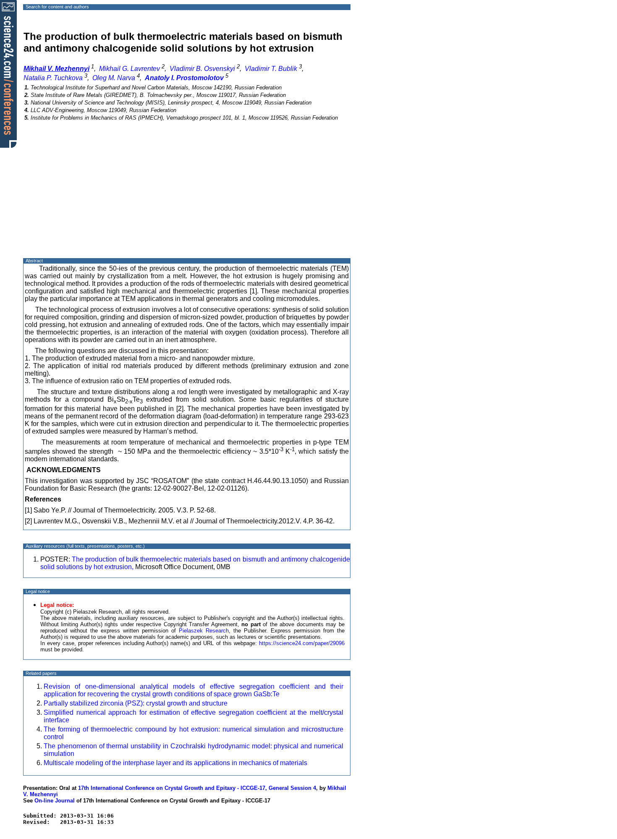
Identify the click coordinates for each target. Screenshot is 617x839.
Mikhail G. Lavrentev (129, 68)
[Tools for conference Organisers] (8, 73)
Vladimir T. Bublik (271, 68)
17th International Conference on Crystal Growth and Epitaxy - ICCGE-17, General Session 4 (197, 788)
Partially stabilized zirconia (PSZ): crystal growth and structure (135, 703)
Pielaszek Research (204, 630)
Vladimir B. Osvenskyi (202, 68)
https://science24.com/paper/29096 (302, 643)
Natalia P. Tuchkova (53, 77)
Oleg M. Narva (113, 77)
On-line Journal (54, 800)
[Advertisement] (186, 197)
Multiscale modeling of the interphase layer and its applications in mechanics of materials (175, 762)
